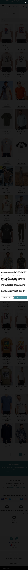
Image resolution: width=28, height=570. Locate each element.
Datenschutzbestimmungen (20, 271)
